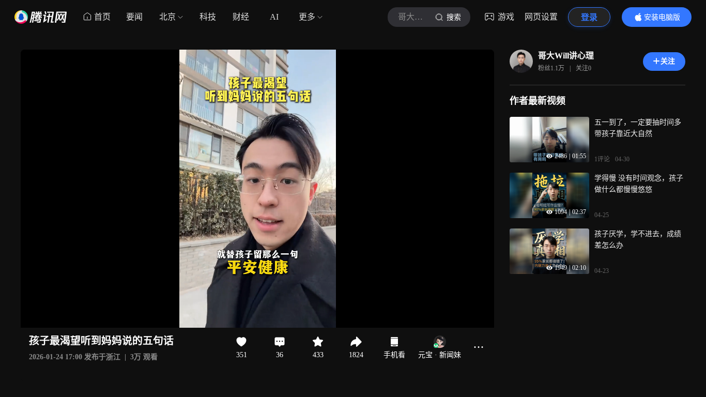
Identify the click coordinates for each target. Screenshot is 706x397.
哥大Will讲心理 (566, 55)
